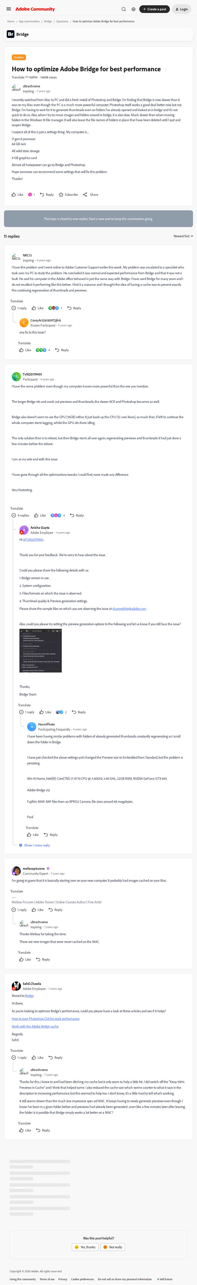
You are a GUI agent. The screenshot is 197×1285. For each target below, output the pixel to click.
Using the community (23, 1279)
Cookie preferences (82, 1279)
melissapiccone (34, 868)
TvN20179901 (32, 374)
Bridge (48, 21)
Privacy (62, 1279)
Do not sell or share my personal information (125, 1279)
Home (10, 21)
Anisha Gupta (40, 527)
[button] (9, 10)
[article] (98, 282)
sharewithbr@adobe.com (129, 609)
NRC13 (27, 255)
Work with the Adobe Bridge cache (35, 1026)
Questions (62, 21)
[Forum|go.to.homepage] (35, 9)
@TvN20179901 (33, 539)
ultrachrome (31, 86)
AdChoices (166, 1279)
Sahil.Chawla (32, 984)
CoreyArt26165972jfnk (46, 320)
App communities (29, 21)
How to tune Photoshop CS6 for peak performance (46, 1019)
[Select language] (133, 9)
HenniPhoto (46, 724)
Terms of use (47, 1279)
